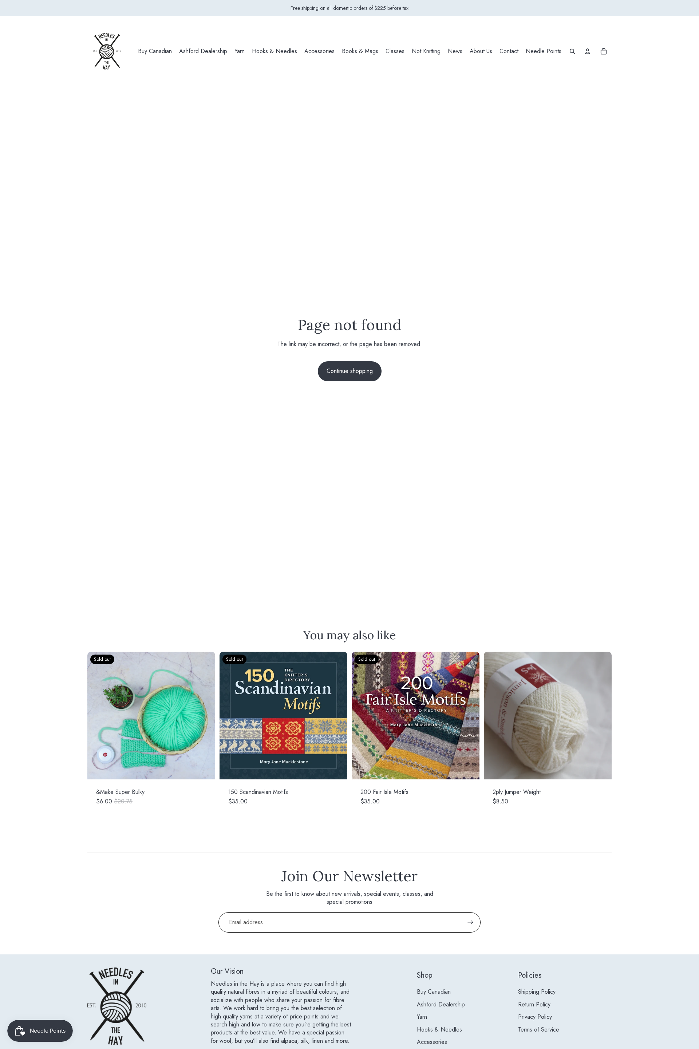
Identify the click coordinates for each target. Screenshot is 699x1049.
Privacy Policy (535, 1017)
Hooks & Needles (439, 1029)
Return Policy (534, 1004)
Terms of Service (538, 1029)
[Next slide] (204, 716)
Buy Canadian (434, 992)
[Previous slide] (98, 716)
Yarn (422, 1017)
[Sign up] (470, 922)
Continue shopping (350, 371)
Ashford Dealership (441, 1004)
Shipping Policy (537, 992)
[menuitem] (155, 51)
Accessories (432, 1042)
